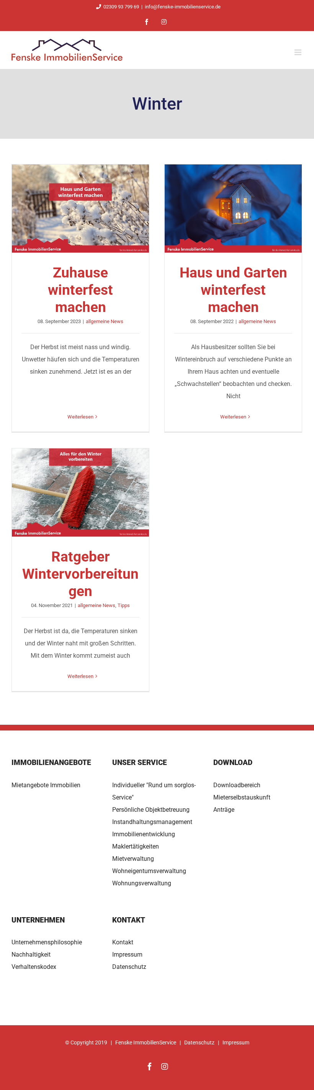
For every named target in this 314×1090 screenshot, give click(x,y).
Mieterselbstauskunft (241, 797)
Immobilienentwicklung (143, 834)
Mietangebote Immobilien (45, 785)
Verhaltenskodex (33, 966)
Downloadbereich (236, 785)
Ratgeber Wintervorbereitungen (80, 492)
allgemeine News (104, 321)
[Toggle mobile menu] (298, 52)
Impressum (127, 954)
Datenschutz (129, 966)
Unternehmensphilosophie (46, 942)
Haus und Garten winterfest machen (233, 208)
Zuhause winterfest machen (80, 208)
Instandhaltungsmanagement (152, 822)
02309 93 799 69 (121, 7)
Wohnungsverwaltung (141, 883)
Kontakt (122, 942)
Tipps (124, 605)
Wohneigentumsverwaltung (149, 871)
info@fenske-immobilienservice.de (183, 7)
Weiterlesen (80, 417)
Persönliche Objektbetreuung (151, 809)
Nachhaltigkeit (31, 954)
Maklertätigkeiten (135, 846)
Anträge (223, 809)
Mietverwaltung (133, 858)
